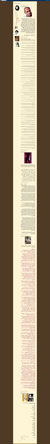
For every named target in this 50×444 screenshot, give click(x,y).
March (16, 24)
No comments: (26, 36)
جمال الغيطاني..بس (17, 17)
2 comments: (26, 182)
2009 (15, 13)
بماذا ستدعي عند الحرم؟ (24, 184)
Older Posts (34, 437)
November (17, 15)
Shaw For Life (17, 3)
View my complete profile (17, 29)
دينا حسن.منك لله (17, 19)
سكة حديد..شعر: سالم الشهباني (17, 22)
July (16, 23)
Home (28, 437)
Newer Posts (22, 437)
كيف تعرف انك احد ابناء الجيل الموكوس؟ (17, 18)
